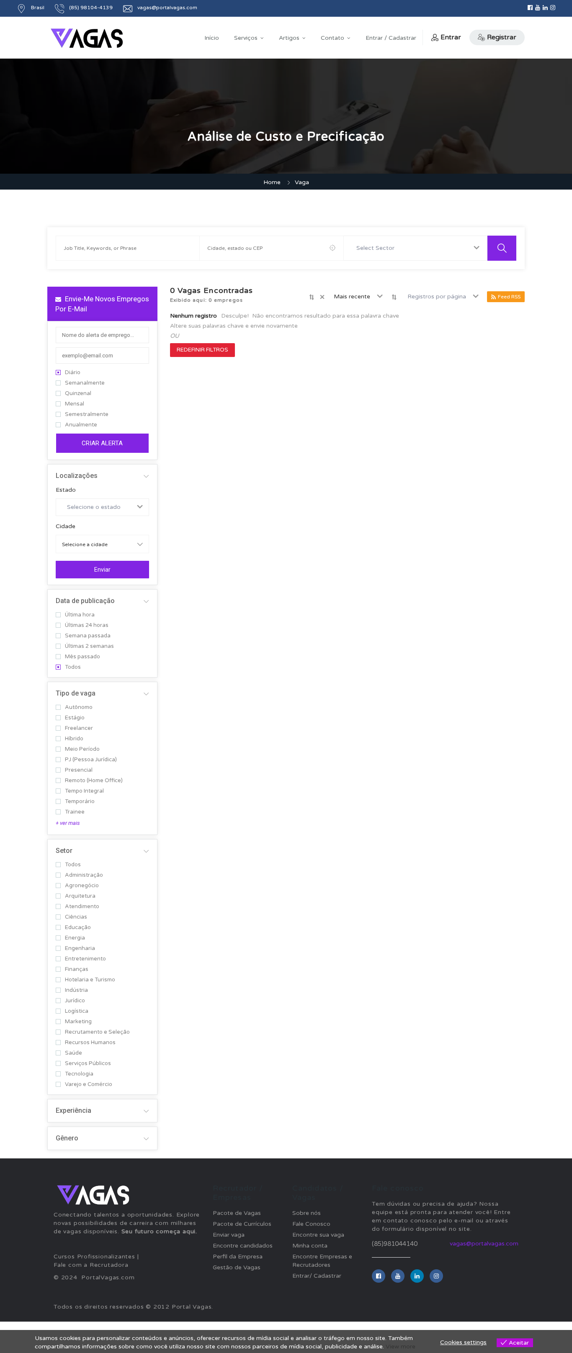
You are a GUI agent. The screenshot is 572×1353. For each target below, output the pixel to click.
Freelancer (79, 728)
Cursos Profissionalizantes (94, 1256)
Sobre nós (306, 1213)
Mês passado (82, 657)
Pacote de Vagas (237, 1213)
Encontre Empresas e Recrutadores (322, 1260)
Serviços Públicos (88, 1063)
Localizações (77, 476)
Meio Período (82, 749)
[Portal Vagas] (86, 38)
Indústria (76, 990)
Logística (76, 1011)
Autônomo (79, 707)
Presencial (79, 770)
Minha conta (309, 1245)
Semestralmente (86, 414)
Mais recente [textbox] (352, 296)
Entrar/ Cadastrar (316, 1275)
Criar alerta (102, 443)
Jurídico (75, 1001)
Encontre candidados (243, 1245)
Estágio (75, 718)
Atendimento (82, 906)
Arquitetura (80, 896)
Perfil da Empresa (238, 1256)
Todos (73, 667)
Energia (75, 938)
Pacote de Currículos (242, 1223)
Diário (72, 372)
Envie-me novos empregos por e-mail (102, 304)
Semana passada (88, 636)
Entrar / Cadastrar (391, 37)
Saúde (73, 1053)
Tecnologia (79, 1074)
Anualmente (81, 425)
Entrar (451, 37)
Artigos (289, 37)
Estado (66, 490)
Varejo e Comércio (88, 1084)
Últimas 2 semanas (89, 646)
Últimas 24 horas (86, 625)
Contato (332, 37)
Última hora (80, 615)
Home (272, 182)
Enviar (102, 569)
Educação (78, 927)
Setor (64, 851)
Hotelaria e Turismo (90, 980)
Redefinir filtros (202, 350)
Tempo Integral (84, 791)
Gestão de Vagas (236, 1267)
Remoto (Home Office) (94, 780)
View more (400, 1346)
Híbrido (74, 739)
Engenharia (80, 948)
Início (211, 37)
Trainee (75, 812)
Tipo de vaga (75, 693)
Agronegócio (82, 885)
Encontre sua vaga (318, 1234)
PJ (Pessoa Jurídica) (91, 760)
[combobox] (416, 248)
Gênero (67, 1138)
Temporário (80, 801)
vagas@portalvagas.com (484, 1243)
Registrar (501, 37)
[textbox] (377, 248)
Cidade (65, 526)
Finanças (76, 969)
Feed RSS (509, 297)
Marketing (78, 1021)
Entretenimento (85, 959)
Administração (84, 875)
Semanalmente (85, 383)
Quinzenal (78, 393)
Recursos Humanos (90, 1042)
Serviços (246, 37)
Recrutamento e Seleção (97, 1032)
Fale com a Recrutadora (91, 1264)
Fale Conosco (311, 1223)
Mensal (74, 404)
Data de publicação (85, 601)
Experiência (73, 1110)
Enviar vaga (229, 1234)
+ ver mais (68, 823)
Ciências (76, 917)
